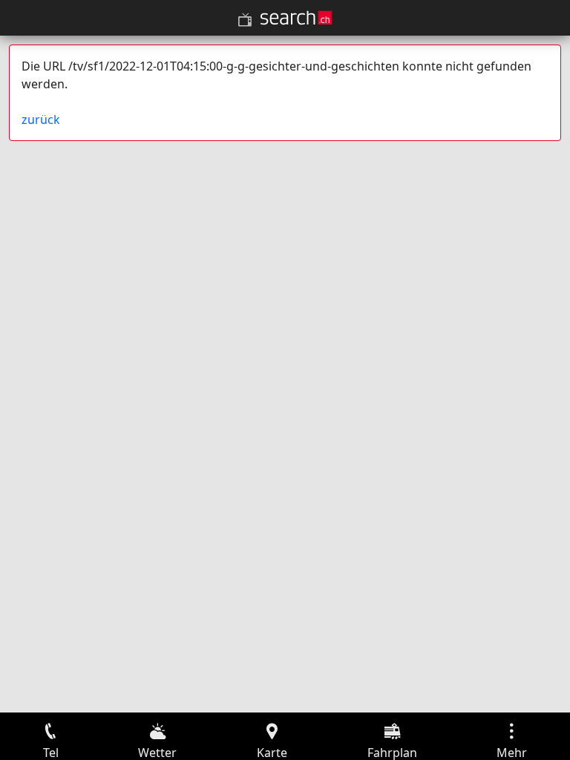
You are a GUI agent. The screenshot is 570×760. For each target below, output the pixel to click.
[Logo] (296, 17)
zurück (41, 119)
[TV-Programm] (245, 20)
